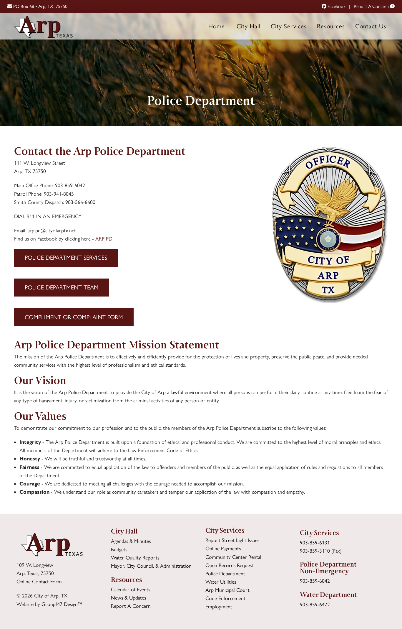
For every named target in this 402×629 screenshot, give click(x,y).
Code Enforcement (225, 598)
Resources (331, 26)
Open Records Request (229, 565)
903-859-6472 (315, 604)
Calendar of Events (130, 589)
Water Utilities (220, 582)
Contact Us (370, 26)
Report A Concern (372, 6)
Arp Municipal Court (227, 590)
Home (216, 26)
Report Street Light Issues (232, 540)
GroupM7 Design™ (61, 604)
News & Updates (128, 598)
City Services (289, 26)
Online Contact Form (39, 581)
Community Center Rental (233, 557)
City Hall (248, 26)
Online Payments (223, 548)
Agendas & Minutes (131, 541)
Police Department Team (62, 287)
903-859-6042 (315, 581)
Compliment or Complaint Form (74, 317)
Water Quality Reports (135, 557)
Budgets (119, 549)
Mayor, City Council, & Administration (151, 566)
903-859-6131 (315, 542)
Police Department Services (66, 257)
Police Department (225, 573)
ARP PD (103, 239)
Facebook (335, 6)
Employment (218, 606)
